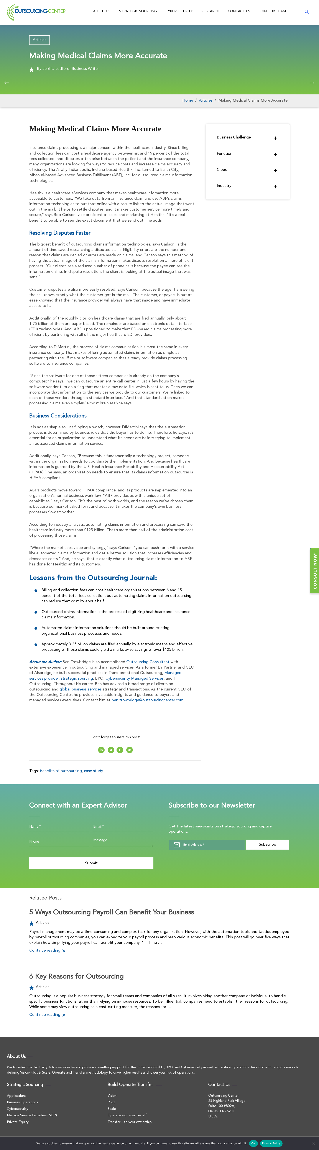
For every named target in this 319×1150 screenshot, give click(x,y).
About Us (101, 11)
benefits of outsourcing (61, 771)
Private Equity (18, 1122)
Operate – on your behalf (127, 1115)
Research (210, 11)
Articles (39, 40)
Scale (112, 1109)
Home (187, 100)
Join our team (272, 11)
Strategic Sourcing (138, 11)
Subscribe (267, 845)
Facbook (120, 750)
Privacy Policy (271, 1143)
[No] (313, 1143)
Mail (129, 750)
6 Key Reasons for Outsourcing (76, 976)
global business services (80, 689)
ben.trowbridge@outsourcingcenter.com (147, 700)
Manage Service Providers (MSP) (32, 1115)
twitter (111, 750)
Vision (112, 1096)
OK (253, 1143)
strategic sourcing (77, 678)
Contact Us (239, 11)
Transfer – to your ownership (130, 1122)
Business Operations (22, 1102)
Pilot (111, 1102)
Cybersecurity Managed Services (134, 678)
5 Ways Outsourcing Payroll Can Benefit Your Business (111, 912)
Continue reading (45, 950)
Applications (16, 1096)
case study (93, 771)
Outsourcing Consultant (147, 662)
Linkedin (101, 750)
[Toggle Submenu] (275, 138)
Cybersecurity (179, 11)
